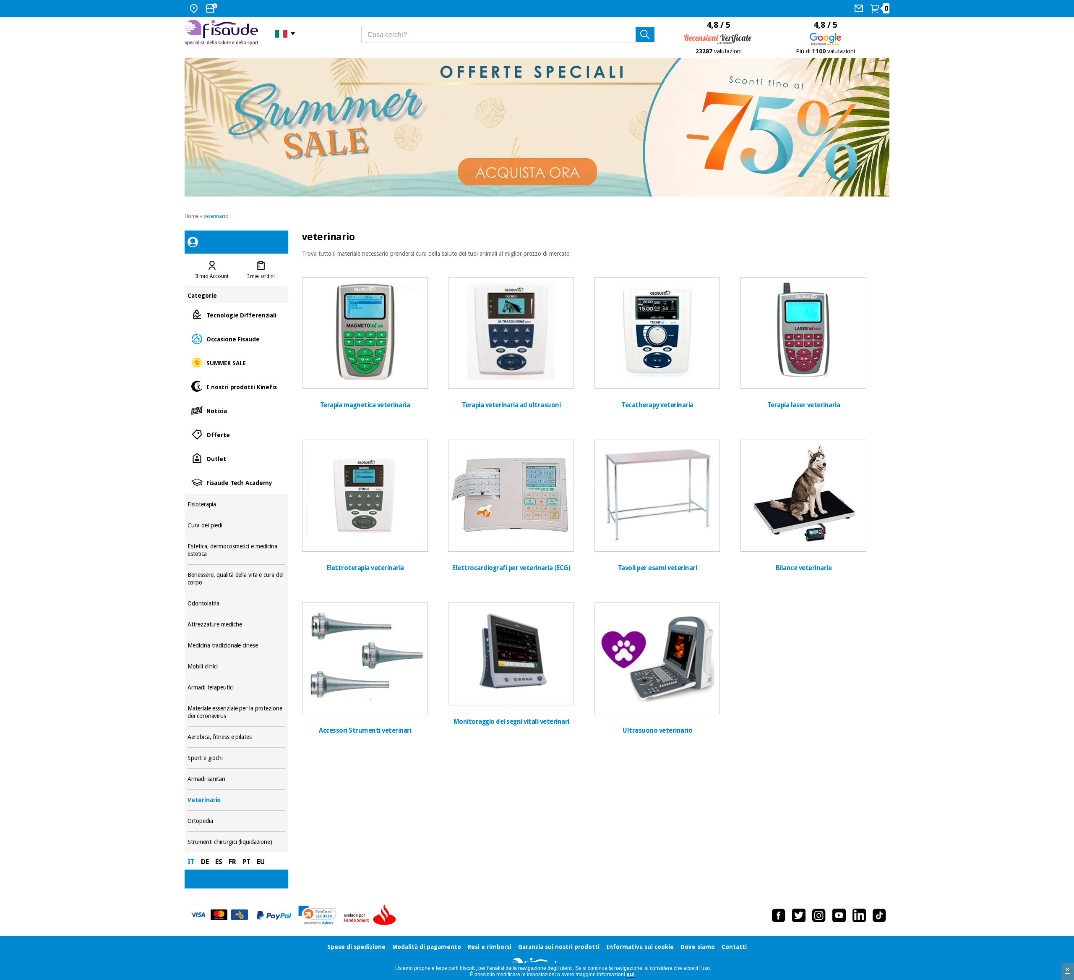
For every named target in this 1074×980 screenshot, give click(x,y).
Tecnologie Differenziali (236, 315)
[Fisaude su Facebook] (778, 915)
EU (261, 862)
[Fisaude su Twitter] (799, 915)
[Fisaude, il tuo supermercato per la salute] (223, 33)
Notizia (236, 410)
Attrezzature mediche (236, 624)
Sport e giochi (236, 758)
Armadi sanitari (236, 779)
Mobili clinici (236, 666)
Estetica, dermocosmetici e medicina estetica (236, 550)
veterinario (216, 216)
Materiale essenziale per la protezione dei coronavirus (236, 712)
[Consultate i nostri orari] (212, 8)
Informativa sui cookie (640, 946)
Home (191, 216)
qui (630, 974)
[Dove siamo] (195, 8)
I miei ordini (261, 276)
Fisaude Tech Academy (236, 482)
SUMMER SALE (236, 363)
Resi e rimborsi (489, 946)
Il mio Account (212, 276)
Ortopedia (236, 821)
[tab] (212, 270)
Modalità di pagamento (426, 946)
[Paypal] (274, 915)
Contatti (734, 946)
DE (205, 862)
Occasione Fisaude (236, 339)
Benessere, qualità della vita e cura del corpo (236, 579)
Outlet (236, 458)
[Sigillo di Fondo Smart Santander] (372, 915)
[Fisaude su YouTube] (839, 915)
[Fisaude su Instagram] (819, 915)
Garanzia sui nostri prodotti (559, 946)
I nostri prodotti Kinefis (236, 386)
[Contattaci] (860, 8)
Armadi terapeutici (236, 687)
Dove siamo (697, 946)
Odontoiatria (236, 603)
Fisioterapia (236, 504)
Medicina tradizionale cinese (236, 645)
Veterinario (236, 800)
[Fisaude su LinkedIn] (859, 915)
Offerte (236, 434)
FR (232, 862)
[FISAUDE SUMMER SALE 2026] (537, 127)
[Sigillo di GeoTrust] (317, 915)
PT (246, 862)
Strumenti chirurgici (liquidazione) (236, 842)
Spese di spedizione (356, 946)
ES (218, 862)
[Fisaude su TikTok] (879, 915)
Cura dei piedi (236, 525)
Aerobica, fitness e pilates (236, 737)
